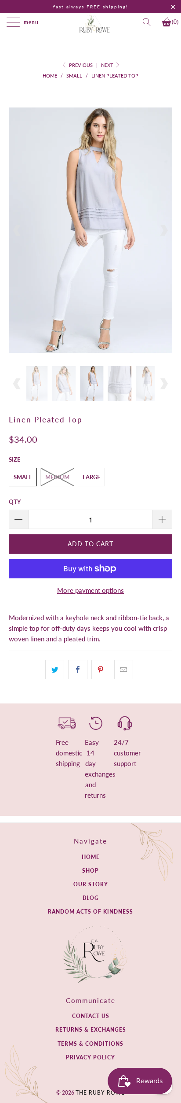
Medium (57, 477)
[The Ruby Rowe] (94, 23)
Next (108, 65)
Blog (91, 898)
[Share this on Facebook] (77, 669)
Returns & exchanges (90, 1029)
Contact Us (90, 1016)
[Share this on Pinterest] (100, 669)
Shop (90, 870)
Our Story (90, 884)
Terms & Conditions (90, 1043)
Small (23, 477)
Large (91, 477)
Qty (15, 501)
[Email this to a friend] (123, 669)
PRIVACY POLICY (90, 1057)
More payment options (90, 590)
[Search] (149, 22)
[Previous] (17, 230)
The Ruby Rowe (100, 1092)
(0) (175, 22)
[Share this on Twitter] (54, 669)
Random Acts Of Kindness (90, 911)
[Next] (164, 230)
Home (91, 857)
